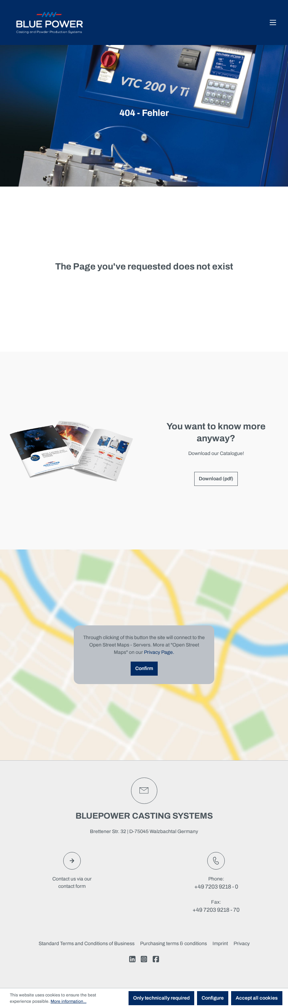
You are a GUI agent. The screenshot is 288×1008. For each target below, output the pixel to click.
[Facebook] (156, 960)
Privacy (242, 943)
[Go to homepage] (49, 22)
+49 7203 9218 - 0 (216, 887)
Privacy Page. (159, 652)
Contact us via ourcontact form (72, 882)
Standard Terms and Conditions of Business (87, 943)
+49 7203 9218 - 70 (216, 910)
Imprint (220, 943)
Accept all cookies (257, 998)
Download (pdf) (216, 478)
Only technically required (161, 998)
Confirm (144, 668)
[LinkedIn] (132, 960)
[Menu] (273, 23)
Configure (213, 998)
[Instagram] (144, 960)
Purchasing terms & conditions (173, 943)
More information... (68, 1001)
